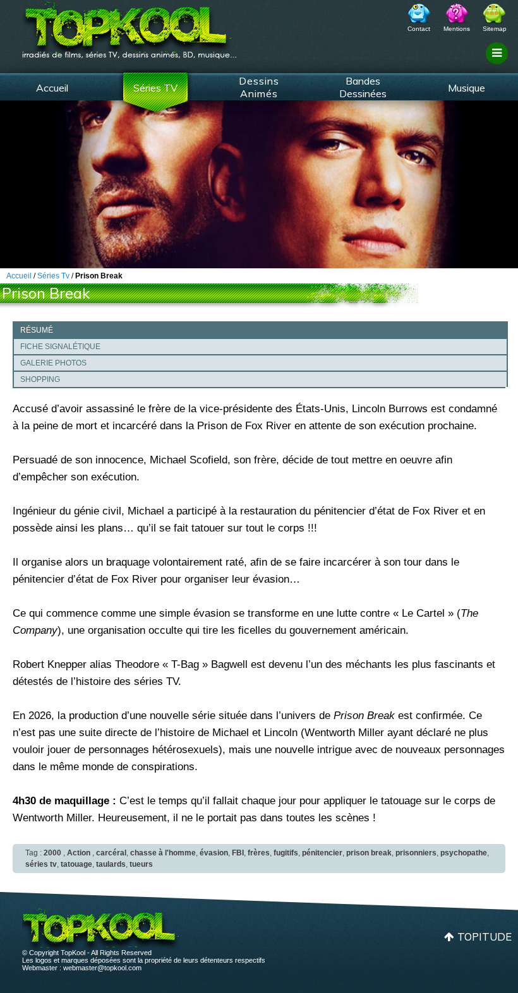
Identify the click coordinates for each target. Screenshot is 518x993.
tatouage (76, 864)
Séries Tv (53, 275)
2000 (52, 852)
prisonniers (416, 852)
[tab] (260, 329)
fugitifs (286, 852)
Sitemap (495, 28)
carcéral (111, 852)
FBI (238, 852)
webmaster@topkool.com (102, 968)
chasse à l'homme (163, 852)
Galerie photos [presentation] (53, 363)
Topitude (484, 936)
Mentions (456, 28)
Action (78, 852)
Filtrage (499, 65)
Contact (418, 28)
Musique (466, 87)
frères (259, 852)
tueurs (141, 864)
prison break (369, 852)
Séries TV (155, 87)
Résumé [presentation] (36, 330)
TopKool (129, 26)
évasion (214, 852)
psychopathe (463, 852)
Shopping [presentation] (40, 379)
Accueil (52, 87)
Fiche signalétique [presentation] (60, 346)
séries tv (41, 864)
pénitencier (322, 852)
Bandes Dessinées (363, 87)
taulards (111, 864)
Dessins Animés (259, 87)
